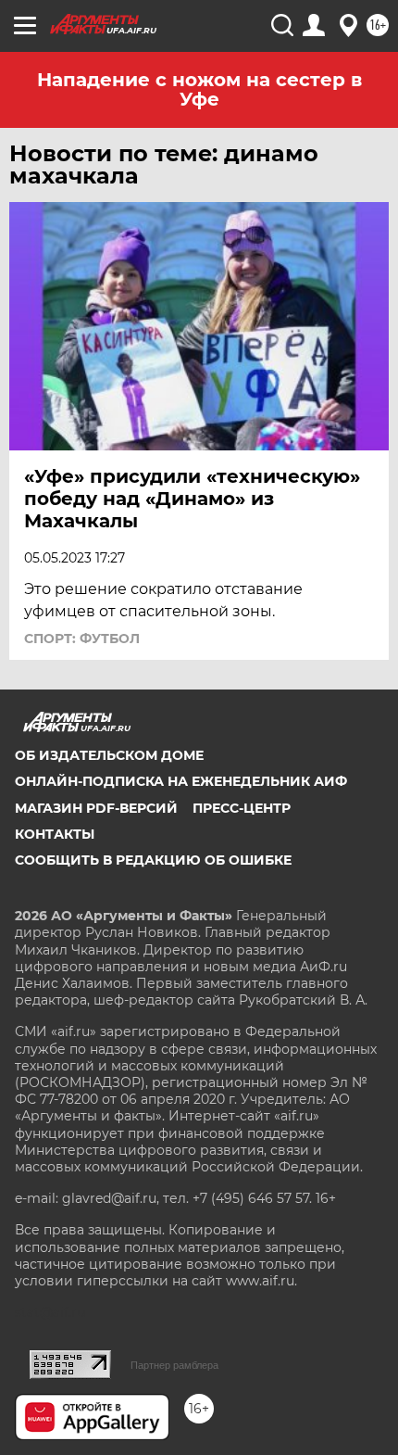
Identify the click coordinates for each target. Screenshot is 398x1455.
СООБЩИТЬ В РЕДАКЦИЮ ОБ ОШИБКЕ (153, 860)
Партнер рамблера (174, 1365)
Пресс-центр (242, 808)
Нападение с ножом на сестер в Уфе (199, 89)
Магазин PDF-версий (96, 808)
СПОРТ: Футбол (82, 638)
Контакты (54, 834)
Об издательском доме (109, 755)
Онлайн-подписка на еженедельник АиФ (181, 781)
